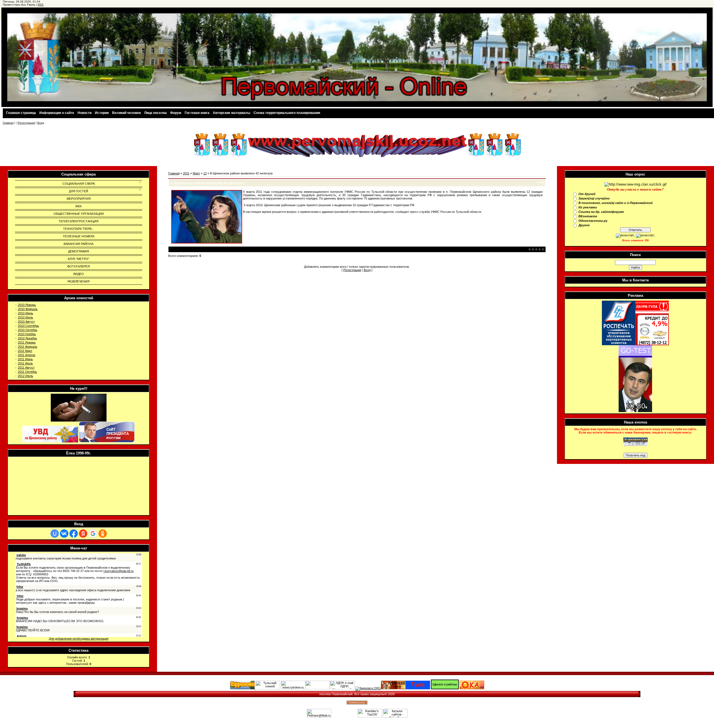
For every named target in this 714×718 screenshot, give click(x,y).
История (102, 113)
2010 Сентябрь (28, 325)
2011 (186, 173)
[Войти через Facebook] (73, 533)
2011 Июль (25, 363)
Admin (207, 249)
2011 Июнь (25, 359)
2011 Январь (27, 342)
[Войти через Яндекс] (83, 533)
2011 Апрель (26, 355)
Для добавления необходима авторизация (78, 638)
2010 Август (26, 321)
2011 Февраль (27, 346)
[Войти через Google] (92, 533)
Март (196, 173)
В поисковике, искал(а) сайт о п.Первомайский (615, 203)
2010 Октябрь (27, 330)
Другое (584, 225)
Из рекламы (587, 207)
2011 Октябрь (27, 371)
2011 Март (25, 350)
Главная (8, 122)
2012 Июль (25, 376)
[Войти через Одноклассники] (102, 533)
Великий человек (126, 113)
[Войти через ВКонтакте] (64, 533)
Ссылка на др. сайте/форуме (601, 211)
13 (205, 173)
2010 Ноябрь (27, 334)
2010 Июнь (25, 313)
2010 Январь (27, 304)
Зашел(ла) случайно (594, 198)
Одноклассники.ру (592, 220)
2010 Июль (25, 317)
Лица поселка (155, 113)
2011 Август (26, 367)
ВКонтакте (587, 216)
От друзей (586, 194)
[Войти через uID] (54, 533)
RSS (41, 4)
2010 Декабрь (27, 338)
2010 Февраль (28, 309)
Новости (84, 113)
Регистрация (26, 122)
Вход (40, 122)
